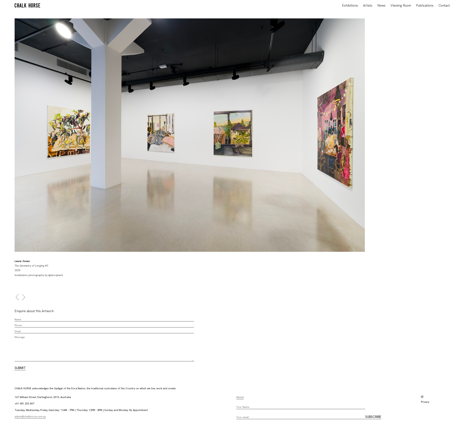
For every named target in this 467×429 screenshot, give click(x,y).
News (381, 5)
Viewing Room (401, 5)
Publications (424, 5)
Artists (367, 5)
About (240, 397)
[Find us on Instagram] (422, 396)
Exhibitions (350, 5)
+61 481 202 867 (24, 403)
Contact (444, 5)
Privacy (425, 401)
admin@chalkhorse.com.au (30, 416)
